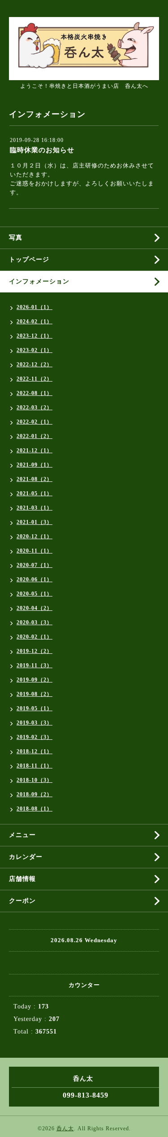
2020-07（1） (34, 565)
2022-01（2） (34, 436)
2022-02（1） (34, 422)
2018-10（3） (34, 780)
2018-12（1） (34, 751)
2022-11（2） (34, 379)
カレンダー (26, 857)
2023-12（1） (34, 336)
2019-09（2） (34, 680)
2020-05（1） (34, 594)
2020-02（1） (34, 637)
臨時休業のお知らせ (42, 150)
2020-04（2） (34, 608)
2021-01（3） (34, 522)
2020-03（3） (34, 622)
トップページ (29, 259)
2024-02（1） (34, 321)
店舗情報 (22, 878)
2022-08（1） (34, 393)
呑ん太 (65, 1128)
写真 (15, 237)
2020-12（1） (34, 536)
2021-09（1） (34, 465)
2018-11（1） (34, 766)
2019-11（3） (34, 665)
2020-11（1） (34, 551)
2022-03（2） (34, 407)
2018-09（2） (34, 794)
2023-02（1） (34, 350)
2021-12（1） (34, 450)
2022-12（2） (34, 364)
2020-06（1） (34, 579)
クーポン (22, 900)
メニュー (22, 835)
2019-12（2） (34, 651)
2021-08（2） (34, 479)
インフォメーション (39, 281)
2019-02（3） (34, 737)
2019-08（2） (34, 694)
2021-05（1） (34, 493)
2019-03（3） (34, 723)
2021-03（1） (34, 508)
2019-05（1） (34, 708)
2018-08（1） (34, 809)
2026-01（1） (34, 307)
